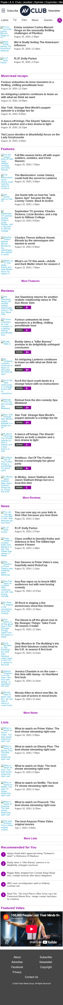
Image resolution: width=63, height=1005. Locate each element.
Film (24, 20)
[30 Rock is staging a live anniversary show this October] (7, 607)
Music (35, 20)
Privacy (17, 972)
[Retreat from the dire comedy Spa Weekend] (7, 404)
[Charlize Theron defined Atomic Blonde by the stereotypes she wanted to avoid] (7, 246)
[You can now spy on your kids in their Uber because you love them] (7, 517)
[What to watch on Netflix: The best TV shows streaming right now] (7, 789)
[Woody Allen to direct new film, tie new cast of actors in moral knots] (7, 698)
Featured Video (13, 908)
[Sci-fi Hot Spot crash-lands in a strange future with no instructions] (7, 386)
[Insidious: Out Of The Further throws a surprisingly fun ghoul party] (7, 463)
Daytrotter (51, 2)
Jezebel (27, 2)
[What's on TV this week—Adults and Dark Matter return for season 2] (7, 267)
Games (48, 20)
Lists (5, 722)
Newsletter (54, 10)
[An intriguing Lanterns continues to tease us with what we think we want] (7, 366)
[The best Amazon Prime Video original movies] (7, 826)
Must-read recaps (14, 76)
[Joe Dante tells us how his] (7, 200)
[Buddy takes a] (7, 347)
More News (31, 712)
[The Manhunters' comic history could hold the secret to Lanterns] (7, 181)
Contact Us (31, 977)
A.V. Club (15, 2)
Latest (4, 20)
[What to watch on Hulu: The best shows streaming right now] (7, 770)
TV (15, 20)
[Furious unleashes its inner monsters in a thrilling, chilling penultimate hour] (7, 327)
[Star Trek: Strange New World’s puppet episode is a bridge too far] (7, 421)
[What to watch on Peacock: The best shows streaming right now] (7, 808)
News (5, 506)
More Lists (30, 838)
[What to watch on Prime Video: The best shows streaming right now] (7, 734)
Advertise (17, 962)
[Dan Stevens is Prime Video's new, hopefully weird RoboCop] (7, 568)
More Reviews (31, 497)
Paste (4, 2)
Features (8, 149)
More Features (30, 281)
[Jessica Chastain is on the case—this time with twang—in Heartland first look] (7, 678)
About (17, 957)
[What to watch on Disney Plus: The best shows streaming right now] (7, 752)
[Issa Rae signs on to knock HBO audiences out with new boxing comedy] (7, 588)
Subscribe (12, 10)
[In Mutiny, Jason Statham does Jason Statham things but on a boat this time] (7, 484)
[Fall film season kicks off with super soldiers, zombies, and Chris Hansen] (7, 162)
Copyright (46, 967)
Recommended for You (18, 847)
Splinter (39, 2)
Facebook (17, 967)
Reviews (7, 290)
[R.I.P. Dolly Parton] (7, 530)
